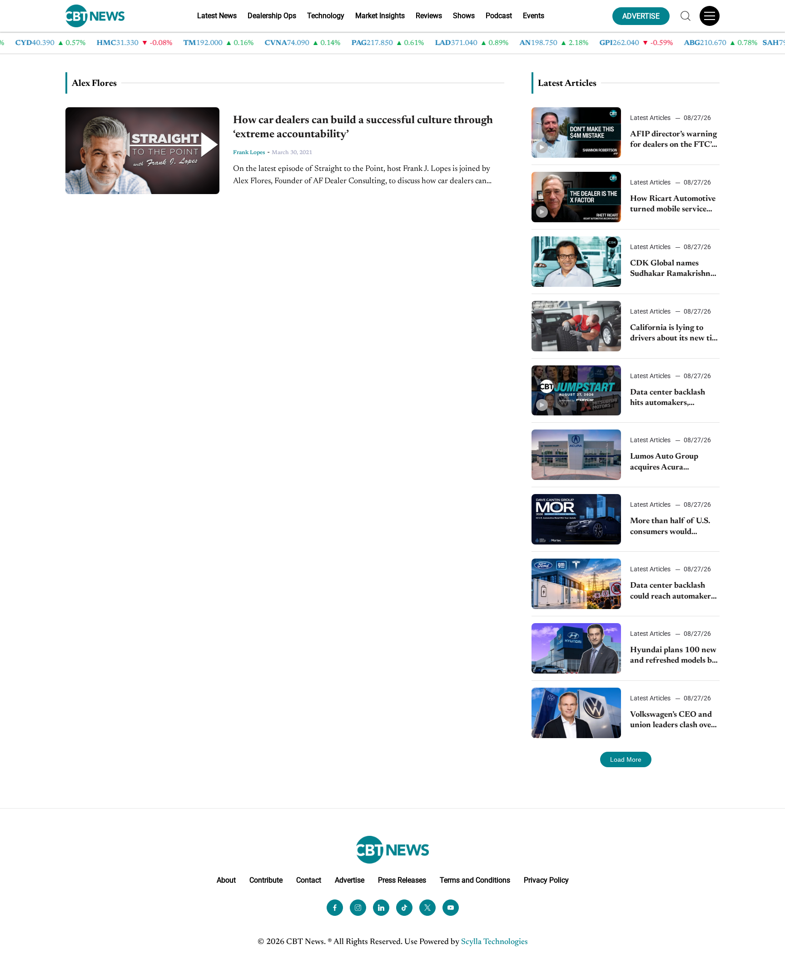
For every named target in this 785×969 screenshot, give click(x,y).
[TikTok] (404, 907)
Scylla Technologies (494, 942)
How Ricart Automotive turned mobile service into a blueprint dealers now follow (672, 205)
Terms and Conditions (475, 880)
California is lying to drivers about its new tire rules (674, 334)
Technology (325, 15)
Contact (308, 880)
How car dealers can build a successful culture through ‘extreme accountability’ (363, 127)
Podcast (499, 15)
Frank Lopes (249, 152)
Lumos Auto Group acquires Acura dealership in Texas (664, 463)
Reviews (429, 15)
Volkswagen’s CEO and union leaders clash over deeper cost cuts (672, 721)
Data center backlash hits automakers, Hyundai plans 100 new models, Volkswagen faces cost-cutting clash (673, 399)
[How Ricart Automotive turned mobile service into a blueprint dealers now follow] (576, 197)
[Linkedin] (381, 907)
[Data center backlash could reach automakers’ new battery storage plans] (576, 584)
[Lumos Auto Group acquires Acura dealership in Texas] (576, 455)
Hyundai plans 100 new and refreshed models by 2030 (673, 656)
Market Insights (380, 15)
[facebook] (335, 907)
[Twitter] (427, 907)
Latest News (217, 15)
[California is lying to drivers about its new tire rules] (576, 326)
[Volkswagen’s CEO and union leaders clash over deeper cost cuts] (576, 713)
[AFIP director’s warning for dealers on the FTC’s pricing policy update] (576, 132)
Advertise (349, 880)
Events (533, 15)
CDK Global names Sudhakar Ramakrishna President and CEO (672, 270)
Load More (625, 759)
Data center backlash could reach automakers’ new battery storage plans (672, 592)
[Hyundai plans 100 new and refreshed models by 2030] (576, 648)
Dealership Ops (272, 15)
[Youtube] (450, 907)
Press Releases (402, 880)
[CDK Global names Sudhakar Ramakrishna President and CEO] (576, 261)
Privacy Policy (546, 880)
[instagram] (358, 907)
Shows (464, 15)
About (226, 880)
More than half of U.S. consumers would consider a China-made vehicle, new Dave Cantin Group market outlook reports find (670, 527)
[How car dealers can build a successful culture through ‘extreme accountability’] (142, 150)
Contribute (266, 880)
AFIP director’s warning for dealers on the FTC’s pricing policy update (673, 140)
